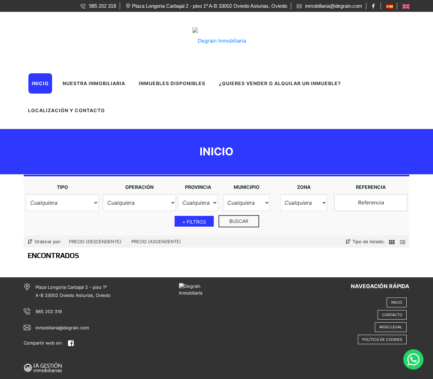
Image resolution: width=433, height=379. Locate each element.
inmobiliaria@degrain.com (62, 327)
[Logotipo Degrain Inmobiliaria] (210, 38)
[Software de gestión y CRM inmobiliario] (43, 367)
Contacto (392, 314)
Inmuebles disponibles (172, 83)
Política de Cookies (382, 339)
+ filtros (194, 222)
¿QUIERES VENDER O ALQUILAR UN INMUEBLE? (280, 83)
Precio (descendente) (95, 241)
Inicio (40, 83)
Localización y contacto (66, 110)
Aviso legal (390, 327)
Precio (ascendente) (156, 241)
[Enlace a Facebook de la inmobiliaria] (374, 6)
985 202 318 (49, 311)
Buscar (239, 221)
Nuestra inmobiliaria (94, 83)
